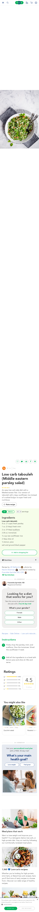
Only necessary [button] (27, 908)
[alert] (19, 905)
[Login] (36, 3)
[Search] (7, 3)
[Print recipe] (26, 461)
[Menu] (3, 3)
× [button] (37, 899)
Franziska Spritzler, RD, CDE (13, 572)
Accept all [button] (10, 908)
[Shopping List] (31, 3)
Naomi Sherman (8, 570)
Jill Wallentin (15, 567)
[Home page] (19, 2)
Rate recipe (10, 504)
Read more (29, 902)
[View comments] (22, 461)
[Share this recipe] (30, 461)
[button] (19, 904)
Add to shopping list (21, 552)
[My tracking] (27, 3)
